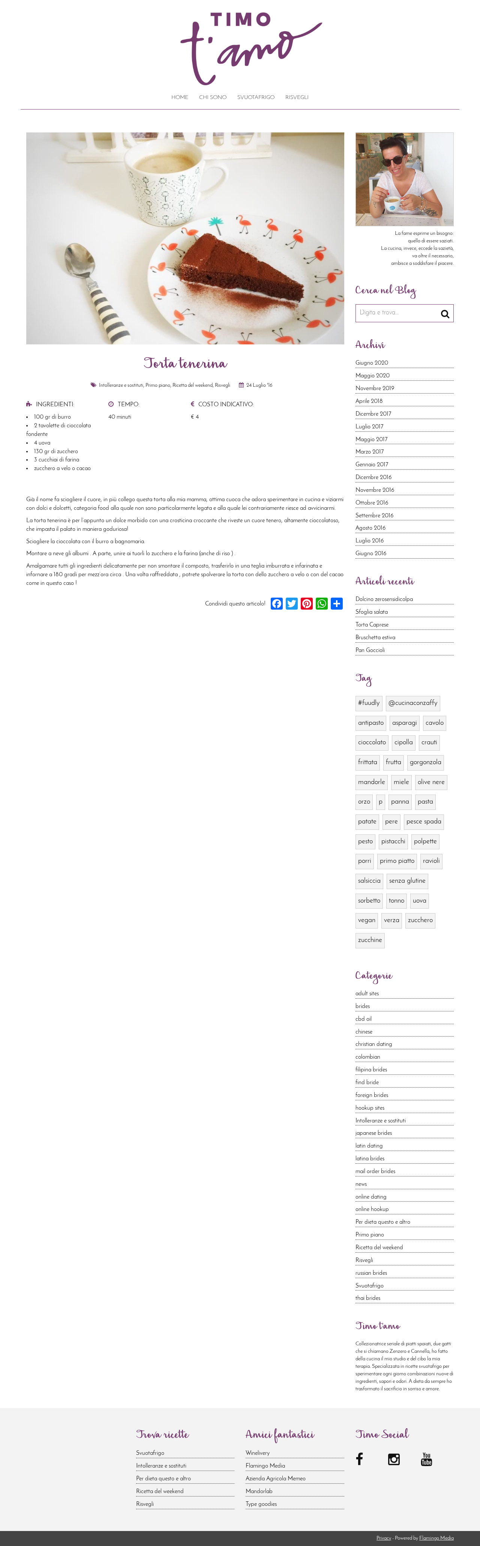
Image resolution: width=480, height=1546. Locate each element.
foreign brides (372, 1095)
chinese (364, 1032)
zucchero (420, 920)
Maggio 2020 (373, 376)
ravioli (431, 861)
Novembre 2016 (375, 490)
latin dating (369, 1146)
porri (364, 861)
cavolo (435, 723)
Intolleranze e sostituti (121, 385)
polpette (425, 841)
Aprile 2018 (369, 401)
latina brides (370, 1159)
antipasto (371, 723)
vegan (366, 920)
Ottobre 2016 (372, 503)
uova (419, 900)
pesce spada (423, 821)
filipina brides (371, 1070)
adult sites (367, 994)
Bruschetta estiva (375, 638)
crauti (429, 742)
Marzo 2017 (370, 452)
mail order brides (375, 1172)
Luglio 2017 (369, 427)
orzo (364, 801)
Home (179, 98)
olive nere (431, 782)
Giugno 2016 (371, 554)
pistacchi (393, 841)
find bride (367, 1083)
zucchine (370, 940)
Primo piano (158, 385)
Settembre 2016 (375, 516)
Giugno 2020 (372, 363)
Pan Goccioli (370, 651)
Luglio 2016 (370, 541)
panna (400, 801)
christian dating (374, 1044)
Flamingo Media (265, 1466)
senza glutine (407, 881)
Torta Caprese (372, 625)
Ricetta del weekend (192, 385)
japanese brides (374, 1133)
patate (367, 821)
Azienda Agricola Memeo (276, 1479)
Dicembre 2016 (374, 478)
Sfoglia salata (372, 612)
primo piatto (397, 861)
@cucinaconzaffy (413, 703)
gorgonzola (425, 762)
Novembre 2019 (375, 389)
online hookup (372, 1209)
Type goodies (261, 1504)
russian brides (371, 1273)
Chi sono (212, 98)
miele (401, 782)
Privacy (383, 1538)
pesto (365, 841)
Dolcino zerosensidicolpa (384, 599)
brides (363, 1007)
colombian (368, 1057)
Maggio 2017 (371, 440)
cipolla (403, 742)
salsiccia (369, 881)
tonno (396, 900)
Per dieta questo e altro (383, 1222)
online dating (371, 1197)
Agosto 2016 (371, 528)
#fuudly (369, 703)
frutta (393, 762)
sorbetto (369, 900)
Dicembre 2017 (373, 414)
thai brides (368, 1298)
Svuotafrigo (255, 98)
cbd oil (364, 1019)
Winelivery (258, 1453)
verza (391, 920)
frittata (367, 762)
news (361, 1184)
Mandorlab (259, 1492)
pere (391, 821)
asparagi (404, 723)
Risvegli (297, 98)
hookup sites (370, 1108)
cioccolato (372, 742)
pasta (425, 801)
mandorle (371, 782)
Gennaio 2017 (372, 465)
